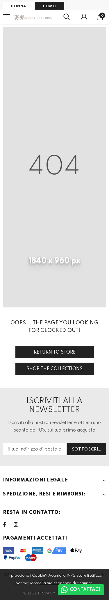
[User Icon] (84, 17)
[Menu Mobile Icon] (6, 16)
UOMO (49, 6)
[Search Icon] (66, 17)
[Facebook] (8, 524)
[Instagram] (19, 524)
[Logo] (33, 16)
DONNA (18, 6)
